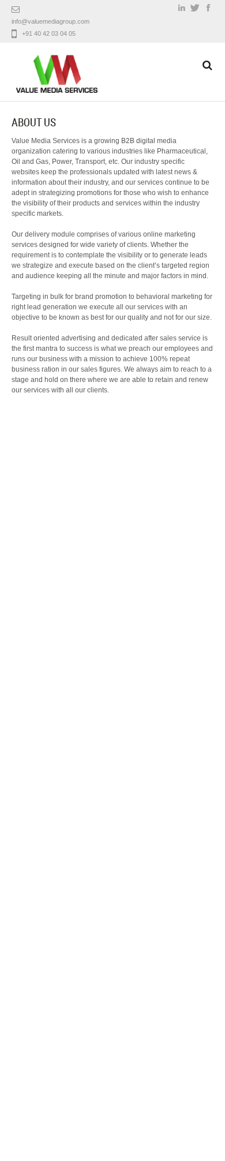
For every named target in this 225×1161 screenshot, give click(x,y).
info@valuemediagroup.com (50, 21)
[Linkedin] (182, 8)
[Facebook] (207, 8)
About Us (34, 122)
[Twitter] (195, 8)
